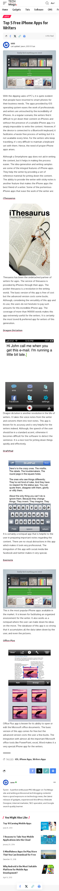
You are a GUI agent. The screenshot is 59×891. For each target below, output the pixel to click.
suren (13, 43)
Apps (7, 16)
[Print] (24, 36)
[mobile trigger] (5, 3)
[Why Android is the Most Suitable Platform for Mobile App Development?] (48, 869)
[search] (47, 3)
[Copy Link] (20, 36)
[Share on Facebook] (10, 36)
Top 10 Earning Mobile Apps (17, 823)
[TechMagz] (12, 3)
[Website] (54, 782)
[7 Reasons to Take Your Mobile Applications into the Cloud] (48, 839)
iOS (16, 759)
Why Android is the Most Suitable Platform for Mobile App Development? (20, 869)
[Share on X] (15, 36)
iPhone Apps (26, 759)
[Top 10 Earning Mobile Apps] (48, 826)
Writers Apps (39, 759)
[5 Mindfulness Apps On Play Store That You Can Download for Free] (48, 854)
